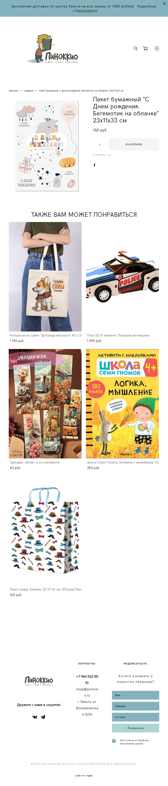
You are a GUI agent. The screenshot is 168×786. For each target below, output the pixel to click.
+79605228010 (84, 10)
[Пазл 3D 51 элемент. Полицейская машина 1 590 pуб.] (122, 276)
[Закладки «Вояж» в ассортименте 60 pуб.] (45, 403)
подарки (29, 90)
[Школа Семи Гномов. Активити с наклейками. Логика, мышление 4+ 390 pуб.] (122, 403)
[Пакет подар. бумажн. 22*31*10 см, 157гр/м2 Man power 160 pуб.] (45, 530)
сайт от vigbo (84, 776)
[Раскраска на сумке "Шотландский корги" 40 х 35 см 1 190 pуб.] (45, 276)
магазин (14, 90)
